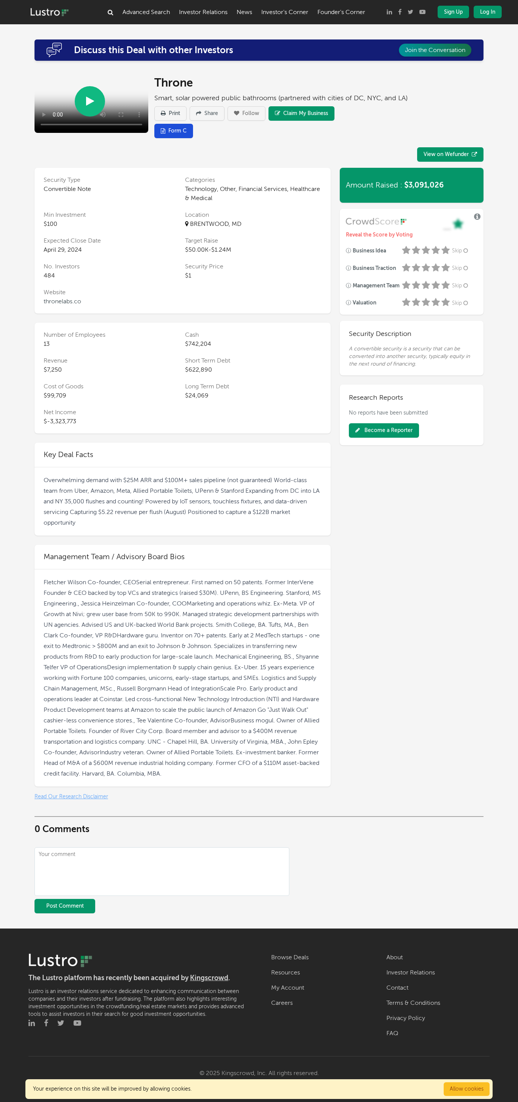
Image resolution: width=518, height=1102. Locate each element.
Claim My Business (305, 113)
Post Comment (65, 906)
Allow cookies (466, 1089)
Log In (487, 12)
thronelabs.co (62, 301)
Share (210, 113)
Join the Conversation (435, 50)
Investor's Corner (284, 12)
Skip (457, 251)
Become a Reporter (388, 430)
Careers (282, 1003)
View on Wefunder (446, 154)
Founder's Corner (341, 12)
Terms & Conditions (413, 1003)
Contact (397, 987)
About (394, 957)
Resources (285, 972)
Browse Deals (290, 957)
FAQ (392, 1033)
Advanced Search (146, 12)
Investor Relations (203, 12)
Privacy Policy (405, 1018)
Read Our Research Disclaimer (71, 796)
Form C (177, 131)
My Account (287, 987)
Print (173, 113)
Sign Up (453, 12)
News (244, 12)
